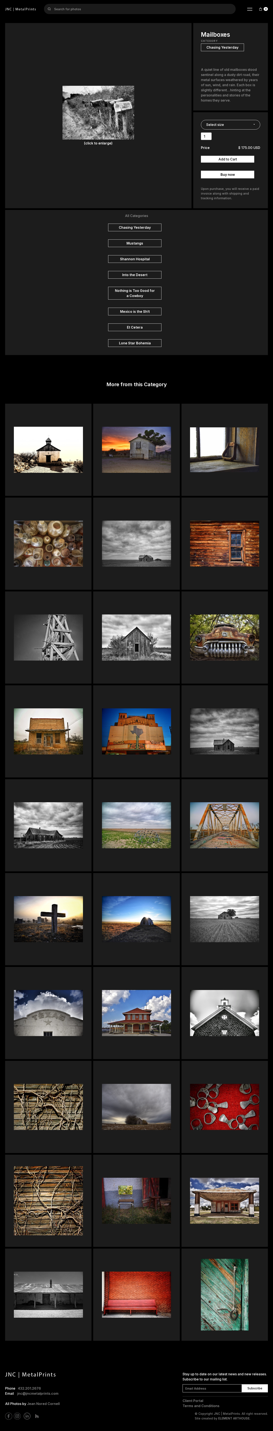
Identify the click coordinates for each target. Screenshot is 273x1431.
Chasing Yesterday (135, 227)
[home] (20, 9)
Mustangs (134, 243)
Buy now (228, 174)
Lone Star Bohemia (135, 343)
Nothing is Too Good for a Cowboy (135, 293)
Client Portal (193, 1401)
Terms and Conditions (201, 1406)
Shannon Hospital (135, 259)
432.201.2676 (29, 1388)
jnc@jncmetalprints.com (37, 1393)
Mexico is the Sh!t (135, 311)
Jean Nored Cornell (43, 1404)
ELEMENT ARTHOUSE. (234, 1418)
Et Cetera (135, 327)
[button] (249, 9)
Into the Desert (134, 275)
